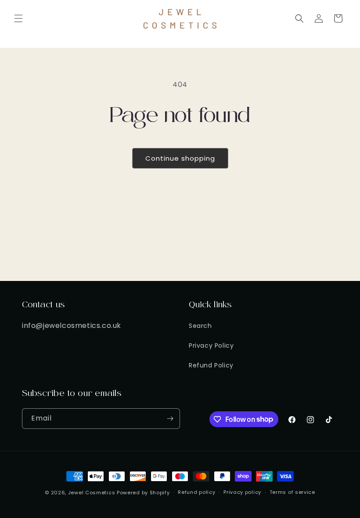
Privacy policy (242, 492)
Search (200, 325)
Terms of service (292, 492)
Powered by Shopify (143, 492)
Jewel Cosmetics (91, 492)
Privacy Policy (211, 345)
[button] (18, 18)
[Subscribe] (170, 418)
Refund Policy (211, 365)
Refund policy (196, 492)
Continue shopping (180, 158)
